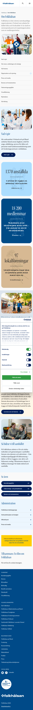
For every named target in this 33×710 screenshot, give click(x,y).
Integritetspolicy (6, 706)
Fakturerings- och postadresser (13, 489)
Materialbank (5, 652)
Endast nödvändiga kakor (16, 388)
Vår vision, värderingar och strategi (11, 64)
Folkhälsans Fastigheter (8, 612)
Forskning (4, 642)
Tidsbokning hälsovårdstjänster (10, 662)
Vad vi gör (4, 59)
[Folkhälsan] (8, 3)
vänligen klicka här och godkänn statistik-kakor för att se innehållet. (16, 542)
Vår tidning (4, 101)
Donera (3, 579)
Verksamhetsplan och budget (9, 515)
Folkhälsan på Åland (7, 639)
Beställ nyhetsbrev (6, 589)
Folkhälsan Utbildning (7, 625)
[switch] (28, 354)
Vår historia (4, 68)
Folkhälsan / (4, 12)
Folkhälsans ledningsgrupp (9, 510)
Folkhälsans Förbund (7, 619)
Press (2, 659)
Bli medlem (15, 235)
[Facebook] (2, 672)
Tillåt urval (16, 383)
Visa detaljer (24, 372)
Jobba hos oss (15, 188)
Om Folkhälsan (5, 605)
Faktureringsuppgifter (7, 87)
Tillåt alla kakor (16, 377)
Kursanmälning (5, 645)
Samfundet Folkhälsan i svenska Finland (12, 622)
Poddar (3, 655)
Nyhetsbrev (4, 97)
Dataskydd (4, 592)
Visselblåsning (5, 92)
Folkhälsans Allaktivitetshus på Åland (12, 609)
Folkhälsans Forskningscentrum (10, 615)
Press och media (6, 78)
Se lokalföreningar (15, 280)
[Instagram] (6, 672)
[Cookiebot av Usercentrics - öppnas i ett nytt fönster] (23, 320)
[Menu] (29, 3)
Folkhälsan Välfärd (6, 629)
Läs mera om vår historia (11, 412)
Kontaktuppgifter (9, 483)
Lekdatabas (4, 649)
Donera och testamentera (8, 83)
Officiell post (5, 519)
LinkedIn (11, 672)
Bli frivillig (4, 585)
